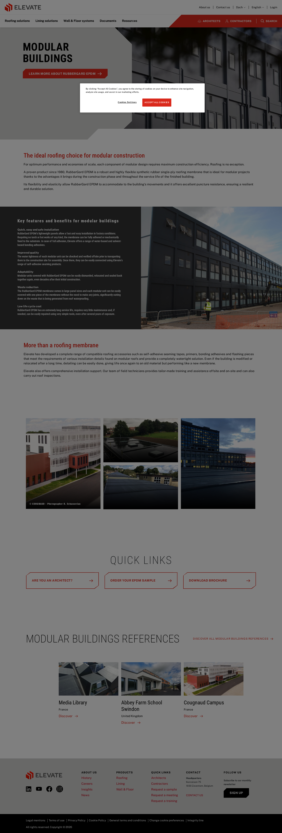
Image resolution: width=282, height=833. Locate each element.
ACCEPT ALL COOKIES (156, 102)
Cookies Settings (127, 102)
